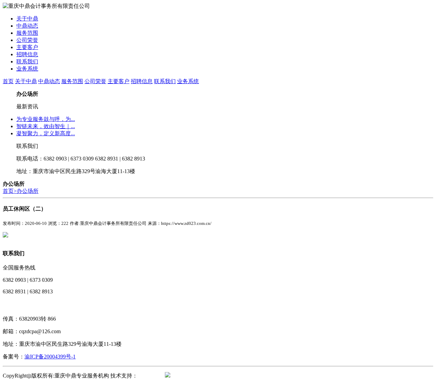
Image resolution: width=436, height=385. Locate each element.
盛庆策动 (148, 376)
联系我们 (27, 61)
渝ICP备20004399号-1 (50, 356)
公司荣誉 (27, 40)
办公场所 (27, 191)
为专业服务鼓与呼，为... (45, 119)
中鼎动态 (27, 26)
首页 (8, 81)
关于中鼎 (27, 18)
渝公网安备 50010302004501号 (206, 376)
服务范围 (27, 33)
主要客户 (27, 47)
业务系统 (27, 69)
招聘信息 (27, 54)
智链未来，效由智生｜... (45, 126)
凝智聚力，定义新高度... (45, 133)
